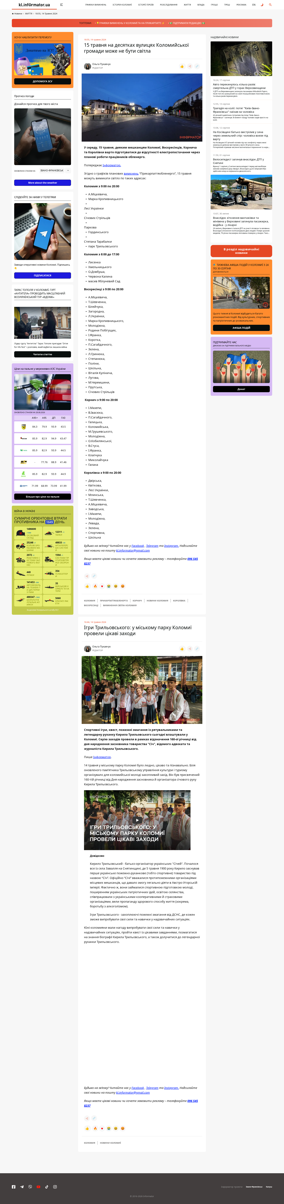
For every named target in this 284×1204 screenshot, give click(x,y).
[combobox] (55, 170)
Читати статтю (42, 354)
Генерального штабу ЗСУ (47, 610)
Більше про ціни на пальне (42, 496)
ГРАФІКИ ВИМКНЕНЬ (95, 4)
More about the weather (42, 182)
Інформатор (102, 757)
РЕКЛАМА (241, 4)
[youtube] (38, 1187)
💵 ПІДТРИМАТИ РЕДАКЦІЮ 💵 (187, 23)
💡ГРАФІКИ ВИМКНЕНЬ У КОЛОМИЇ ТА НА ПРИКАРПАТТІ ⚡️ (130, 23)
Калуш (269, 1187)
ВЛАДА (200, 4)
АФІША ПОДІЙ (241, 327)
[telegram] (22, 1187)
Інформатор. (112, 165)
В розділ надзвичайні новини (241, 251)
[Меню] (61, 4)
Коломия (89, 600)
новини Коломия (157, 600)
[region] (42, 179)
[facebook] (13, 1187)
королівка (179, 600)
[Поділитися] (190, 66)
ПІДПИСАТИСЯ (42, 275)
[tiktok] (47, 1187)
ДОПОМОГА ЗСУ (42, 81)
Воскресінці (91, 605)
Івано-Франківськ (254, 1187)
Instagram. (171, 546)
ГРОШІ (214, 4)
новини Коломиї (110, 1142)
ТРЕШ (227, 4)
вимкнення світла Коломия (120, 605)
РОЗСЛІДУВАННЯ (168, 4)
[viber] (30, 1187)
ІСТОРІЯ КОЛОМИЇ (122, 4)
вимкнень (131, 173)
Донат (241, 389)
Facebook (137, 546)
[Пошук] (270, 5)
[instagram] (55, 1187)
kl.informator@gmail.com (133, 550)
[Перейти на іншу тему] (262, 5)
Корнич (137, 600)
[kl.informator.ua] (34, 4)
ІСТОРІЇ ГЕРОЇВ (146, 4)
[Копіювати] (197, 66)
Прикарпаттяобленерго (114, 600)
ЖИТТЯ (187, 4)
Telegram (152, 546)
